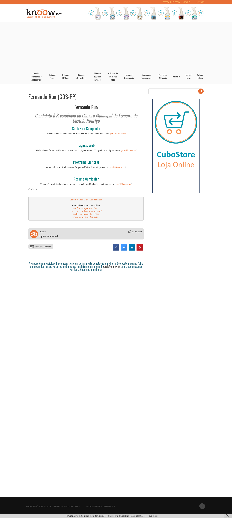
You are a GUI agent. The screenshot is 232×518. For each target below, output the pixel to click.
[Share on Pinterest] (140, 249)
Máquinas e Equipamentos (146, 76)
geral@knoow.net (118, 133)
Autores (186, 2)
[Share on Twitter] (124, 249)
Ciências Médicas (65, 76)
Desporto (176, 76)
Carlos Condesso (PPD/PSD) (86, 211)
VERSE (77, 506)
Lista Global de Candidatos (86, 200)
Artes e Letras (200, 76)
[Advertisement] (116, 46)
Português (200, 2)
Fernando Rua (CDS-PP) (52, 96)
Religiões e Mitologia (162, 76)
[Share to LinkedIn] (132, 249)
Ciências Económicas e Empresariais (36, 76)
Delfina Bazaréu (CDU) (86, 214)
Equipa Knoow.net (48, 236)
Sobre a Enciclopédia (171, 2)
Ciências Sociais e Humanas (97, 76)
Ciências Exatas (52, 76)
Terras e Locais (188, 76)
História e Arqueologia (129, 76)
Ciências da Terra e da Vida (113, 76)
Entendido (153, 515)
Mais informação (138, 515)
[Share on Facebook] (116, 249)
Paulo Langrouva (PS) (86, 208)
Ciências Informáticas (81, 76)
